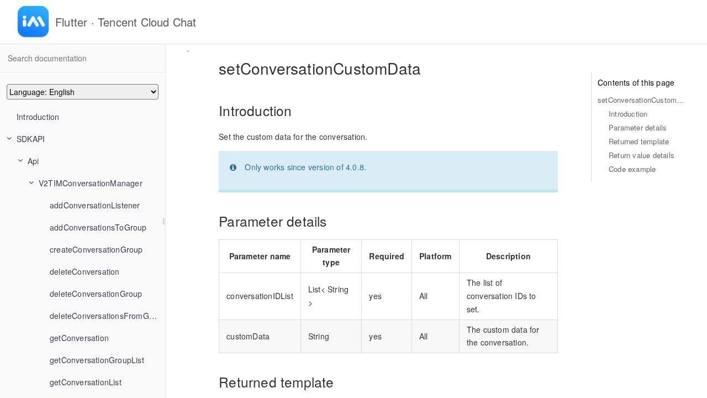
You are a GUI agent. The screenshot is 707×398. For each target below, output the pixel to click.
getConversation (79, 337)
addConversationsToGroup (98, 227)
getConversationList (86, 381)
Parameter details (638, 127)
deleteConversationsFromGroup (107, 315)
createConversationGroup (96, 249)
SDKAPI (31, 138)
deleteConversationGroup (96, 293)
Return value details (641, 155)
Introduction (38, 116)
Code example (632, 169)
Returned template (639, 141)
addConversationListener (95, 205)
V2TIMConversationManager (91, 182)
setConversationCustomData (641, 100)
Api (33, 160)
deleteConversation (85, 271)
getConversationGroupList (97, 359)
